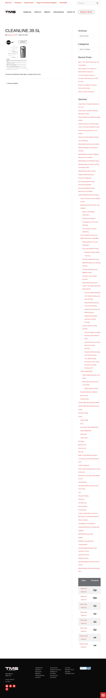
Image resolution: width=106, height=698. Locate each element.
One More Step (83, 413)
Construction (82, 510)
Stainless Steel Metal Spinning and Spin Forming (90, 319)
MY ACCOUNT (54, 667)
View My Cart (82, 503)
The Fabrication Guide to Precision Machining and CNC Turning (88, 78)
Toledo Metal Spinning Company (88, 195)
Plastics (80, 537)
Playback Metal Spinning (86, 175)
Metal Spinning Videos (91, 388)
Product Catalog (83, 496)
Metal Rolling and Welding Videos (88, 161)
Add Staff (83, 434)
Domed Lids (82, 448)
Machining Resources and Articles (88, 144)
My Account (84, 395)
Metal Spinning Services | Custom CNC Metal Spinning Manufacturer (91, 286)
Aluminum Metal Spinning (92, 293)
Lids (79, 492)
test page (81, 441)
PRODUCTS (38, 671)
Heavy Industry (83, 520)
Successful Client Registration (89, 427)
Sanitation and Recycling (85, 541)
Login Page (84, 438)
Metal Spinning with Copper (87, 171)
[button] (86, 12)
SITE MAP (67, 667)
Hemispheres (82, 482)
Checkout (81, 499)
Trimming (87, 256)
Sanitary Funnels (83, 558)
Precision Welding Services (90, 259)
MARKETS (38, 673)
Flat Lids (80, 452)
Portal (80, 416)
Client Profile (84, 420)
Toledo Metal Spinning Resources (88, 406)
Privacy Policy (84, 399)
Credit (80, 410)
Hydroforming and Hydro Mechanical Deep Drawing (92, 345)
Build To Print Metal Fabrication (87, 455)
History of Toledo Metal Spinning (88, 137)
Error (82, 424)
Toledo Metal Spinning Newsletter (88, 402)
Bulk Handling (82, 506)
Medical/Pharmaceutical (85, 534)
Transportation (82, 544)
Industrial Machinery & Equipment (88, 527)
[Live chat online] (103, 695)
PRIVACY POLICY (69, 669)
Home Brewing (83, 141)
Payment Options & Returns (89, 392)
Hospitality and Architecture (86, 523)
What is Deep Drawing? (86, 92)
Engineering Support (88, 218)
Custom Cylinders (83, 465)
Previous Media (11, 83)
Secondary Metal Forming (90, 249)
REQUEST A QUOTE (55, 669)
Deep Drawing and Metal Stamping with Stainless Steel (92, 335)
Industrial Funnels (83, 555)
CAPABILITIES (39, 667)
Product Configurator (84, 178)
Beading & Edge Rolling (91, 252)
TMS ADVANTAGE (86, 371)
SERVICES (38, 669)
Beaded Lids (82, 445)
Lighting (80, 530)
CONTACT (38, 677)
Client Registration (86, 431)
